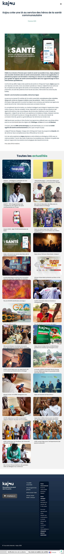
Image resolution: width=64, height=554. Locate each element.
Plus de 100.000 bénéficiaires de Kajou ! (45, 324)
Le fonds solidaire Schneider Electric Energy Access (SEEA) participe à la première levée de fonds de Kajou (46, 371)
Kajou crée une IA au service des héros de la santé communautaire (16, 254)
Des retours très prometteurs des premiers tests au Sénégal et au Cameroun (16, 465)
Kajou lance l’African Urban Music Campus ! (46, 254)
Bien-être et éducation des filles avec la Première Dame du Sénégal (45, 204)
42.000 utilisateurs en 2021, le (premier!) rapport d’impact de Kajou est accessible (15, 418)
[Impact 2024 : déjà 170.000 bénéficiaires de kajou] (16, 217)
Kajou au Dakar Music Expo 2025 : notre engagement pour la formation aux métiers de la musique (46, 230)
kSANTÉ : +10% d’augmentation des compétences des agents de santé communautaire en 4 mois (14, 205)
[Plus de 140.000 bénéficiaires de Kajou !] (16, 289)
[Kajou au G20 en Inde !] (16, 312)
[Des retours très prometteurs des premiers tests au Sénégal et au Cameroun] (16, 453)
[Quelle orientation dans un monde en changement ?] (47, 289)
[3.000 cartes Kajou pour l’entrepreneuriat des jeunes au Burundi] (47, 429)
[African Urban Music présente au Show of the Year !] (47, 266)
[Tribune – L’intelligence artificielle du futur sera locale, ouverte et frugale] (16, 169)
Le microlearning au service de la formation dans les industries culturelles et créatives (16, 278)
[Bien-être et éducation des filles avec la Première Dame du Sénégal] (47, 192)
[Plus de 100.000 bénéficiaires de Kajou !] (47, 312)
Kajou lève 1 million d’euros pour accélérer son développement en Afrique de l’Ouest (46, 418)
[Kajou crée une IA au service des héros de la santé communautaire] (16, 242)
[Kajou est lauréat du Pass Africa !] (47, 383)
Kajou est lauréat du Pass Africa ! (43, 394)
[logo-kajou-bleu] (8, 1)
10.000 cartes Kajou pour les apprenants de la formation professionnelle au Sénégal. (16, 370)
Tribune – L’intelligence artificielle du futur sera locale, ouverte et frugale (15, 181)
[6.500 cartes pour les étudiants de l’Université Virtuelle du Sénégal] (16, 429)
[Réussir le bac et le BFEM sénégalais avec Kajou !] (16, 383)
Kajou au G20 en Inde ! (10, 324)
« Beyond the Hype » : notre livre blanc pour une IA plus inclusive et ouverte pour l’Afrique (47, 181)
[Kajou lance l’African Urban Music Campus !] (47, 242)
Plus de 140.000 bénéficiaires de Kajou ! (15, 301)
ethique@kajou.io (45, 529)
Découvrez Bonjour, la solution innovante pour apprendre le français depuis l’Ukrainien (16, 346)
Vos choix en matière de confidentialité (40, 552)
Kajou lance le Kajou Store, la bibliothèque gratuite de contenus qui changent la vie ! (46, 346)
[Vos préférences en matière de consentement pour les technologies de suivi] (61, 551)
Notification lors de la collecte (17, 552)
